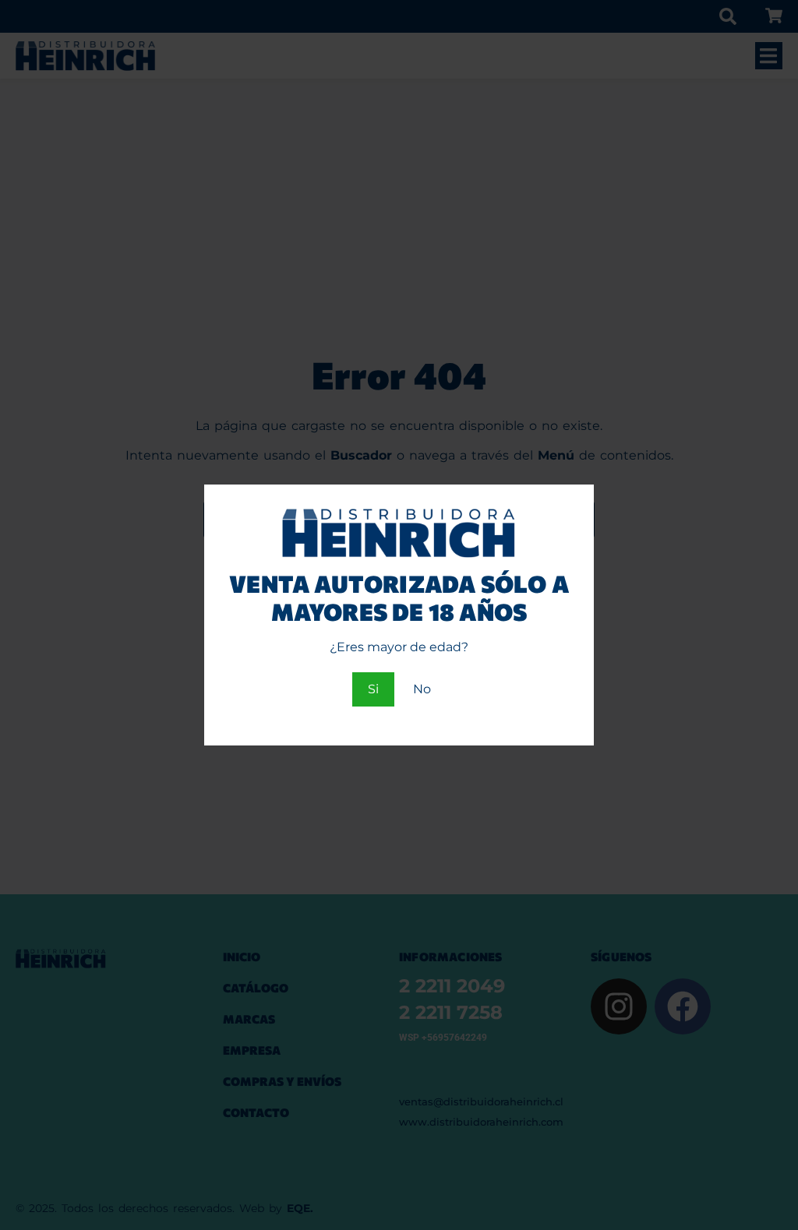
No (422, 689)
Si (373, 689)
